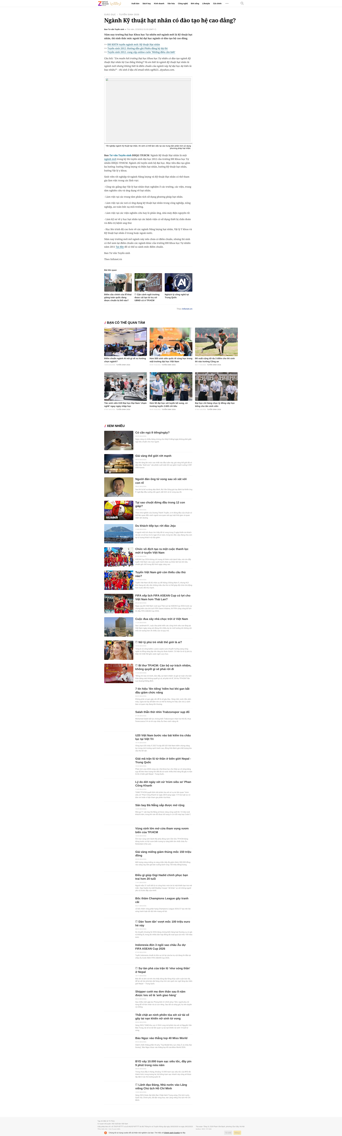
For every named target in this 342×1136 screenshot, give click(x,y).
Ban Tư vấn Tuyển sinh (114, 29)
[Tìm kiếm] (242, 3)
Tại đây (120, 246)
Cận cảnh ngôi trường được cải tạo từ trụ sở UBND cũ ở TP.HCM (147, 297)
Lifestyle (206, 3)
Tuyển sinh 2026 (129, 15)
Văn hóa (171, 3)
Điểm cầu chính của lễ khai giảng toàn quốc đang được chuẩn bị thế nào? (118, 297)
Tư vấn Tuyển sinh (120, 155)
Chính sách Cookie (172, 1133)
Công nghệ (183, 3)
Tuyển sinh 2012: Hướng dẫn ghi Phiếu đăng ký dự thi (137, 48)
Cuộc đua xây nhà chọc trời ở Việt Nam (161, 619)
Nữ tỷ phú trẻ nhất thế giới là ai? (160, 642)
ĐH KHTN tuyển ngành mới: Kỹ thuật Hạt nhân (133, 44)
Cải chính (217, 3)
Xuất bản (135, 3)
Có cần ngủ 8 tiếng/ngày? (152, 432)
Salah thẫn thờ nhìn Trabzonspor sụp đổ (162, 712)
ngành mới (110, 159)
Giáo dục (110, 15)
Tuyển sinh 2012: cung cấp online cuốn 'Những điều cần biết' (141, 52)
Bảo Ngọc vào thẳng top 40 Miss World (161, 1038)
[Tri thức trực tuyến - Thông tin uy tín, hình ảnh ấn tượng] (110, 3)
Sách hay (147, 3)
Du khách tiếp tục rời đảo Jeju (155, 525)
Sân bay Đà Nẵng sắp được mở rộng (159, 805)
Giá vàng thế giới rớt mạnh (153, 455)
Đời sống (195, 3)
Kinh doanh (159, 3)
